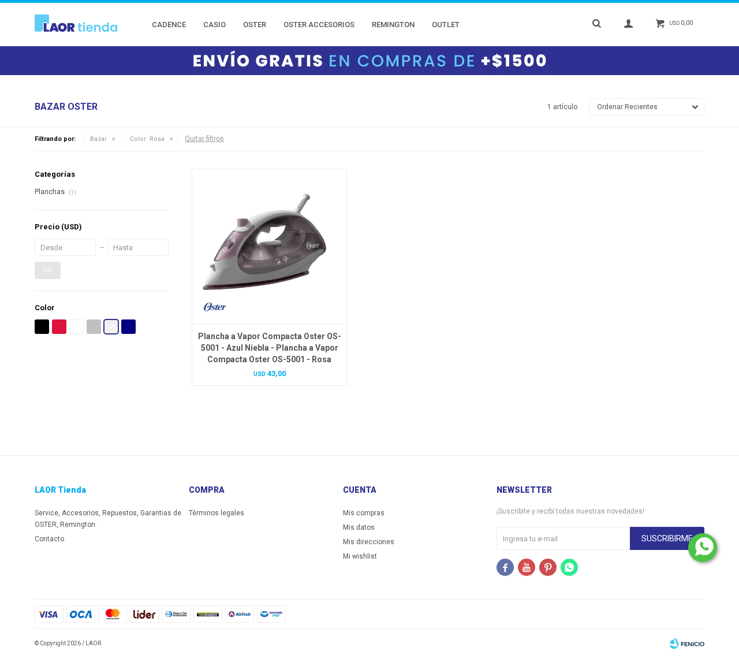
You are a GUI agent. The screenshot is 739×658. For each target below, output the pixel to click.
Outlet (446, 24)
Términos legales (216, 513)
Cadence (169, 24)
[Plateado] (94, 326)
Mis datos (359, 527)
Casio (214, 24)
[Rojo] (59, 326)
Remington (393, 24)
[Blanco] (76, 326)
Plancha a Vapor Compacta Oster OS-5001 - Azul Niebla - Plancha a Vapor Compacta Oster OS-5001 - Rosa (269, 348)
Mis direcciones (368, 542)
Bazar (98, 139)
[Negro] (42, 326)
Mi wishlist (360, 556)
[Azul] (128, 326)
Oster (254, 24)
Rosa (147, 139)
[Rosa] (111, 326)
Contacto (49, 539)
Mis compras (364, 513)
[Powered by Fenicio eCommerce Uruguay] (687, 643)
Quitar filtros (204, 139)
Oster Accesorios (318, 24)
